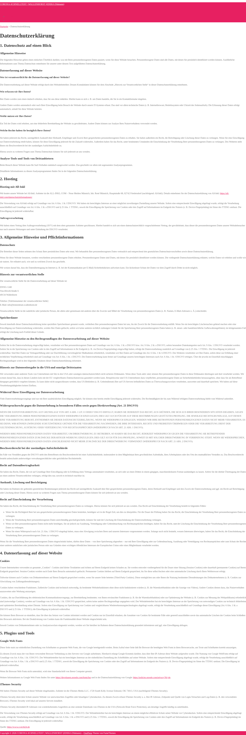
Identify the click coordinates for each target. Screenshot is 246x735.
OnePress (88, 733)
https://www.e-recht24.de (18, 727)
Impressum (11, 16)
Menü (2, 10)
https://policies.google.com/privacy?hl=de (151, 677)
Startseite (4, 26)
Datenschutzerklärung (15, 20)
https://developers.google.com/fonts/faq (73, 677)
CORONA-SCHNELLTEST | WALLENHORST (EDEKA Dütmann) (32, 4)
